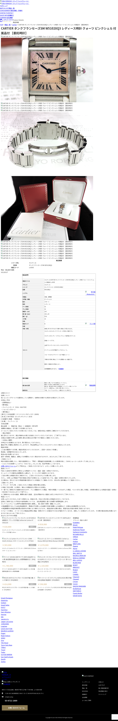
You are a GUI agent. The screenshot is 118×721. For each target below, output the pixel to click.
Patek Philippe (78, 527)
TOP (3, 6)
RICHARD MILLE (78, 534)
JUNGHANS (5, 624)
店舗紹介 (84, 694)
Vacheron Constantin (80, 532)
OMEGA (75, 537)
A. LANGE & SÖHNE (79, 551)
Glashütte (4, 600)
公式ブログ (101, 685)
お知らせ (101, 682)
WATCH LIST (7, 8)
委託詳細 (84, 685)
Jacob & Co (5, 619)
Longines (4, 626)
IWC (2, 617)
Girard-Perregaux (7, 598)
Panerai (75, 546)
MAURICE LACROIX (7, 631)
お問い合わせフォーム (8, 466)
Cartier (75, 539)
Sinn (2, 640)
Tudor (3, 652)
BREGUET (76, 567)
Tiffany (3, 647)
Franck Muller (77, 593)
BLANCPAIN (77, 563)
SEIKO (3, 638)
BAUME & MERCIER (79, 555)
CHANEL (76, 574)
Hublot (75, 541)
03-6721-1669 (11, 700)
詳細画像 (61, 369)
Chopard (76, 579)
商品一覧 (8, 25)
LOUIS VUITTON (6, 629)
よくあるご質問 (86, 700)
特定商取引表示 (102, 691)
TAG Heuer (4, 643)
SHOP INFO (7, 15)
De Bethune (77, 588)
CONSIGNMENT (11, 10)
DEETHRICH (77, 591)
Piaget (3, 633)
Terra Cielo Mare (6, 645)
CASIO (75, 572)
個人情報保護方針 (103, 688)
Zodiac (3, 662)
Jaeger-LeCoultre (7, 621)
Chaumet (76, 577)
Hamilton (4, 610)
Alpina (75, 548)
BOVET (75, 565)
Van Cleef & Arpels (7, 657)
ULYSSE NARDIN (6, 654)
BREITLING (77, 544)
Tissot (3, 650)
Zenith (3, 659)
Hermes (3, 614)
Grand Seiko (5, 605)
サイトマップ (102, 694)
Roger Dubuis (5, 636)
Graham (3, 603)
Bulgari (75, 570)
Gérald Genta (77, 595)
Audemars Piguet (79, 530)
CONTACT (6, 13)
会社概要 (84, 697)
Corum (75, 584)
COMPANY (6, 17)
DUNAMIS (76, 522)
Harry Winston (6, 612)
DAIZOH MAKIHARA (79, 586)
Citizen (75, 581)
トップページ (86, 682)
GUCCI (3, 607)
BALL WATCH (77, 553)
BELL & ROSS (77, 560)
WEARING (85, 691)
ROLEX (75, 525)
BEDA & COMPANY (79, 558)
